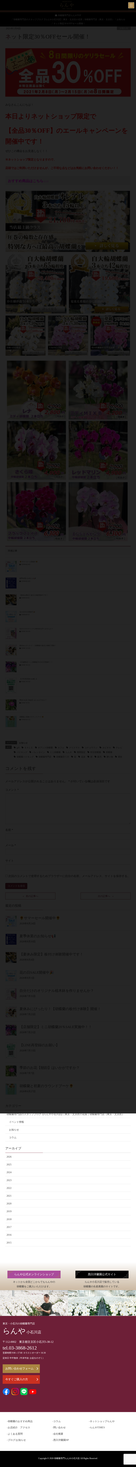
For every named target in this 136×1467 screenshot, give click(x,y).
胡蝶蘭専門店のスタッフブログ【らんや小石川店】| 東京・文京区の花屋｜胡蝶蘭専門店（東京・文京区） (65, 1114)
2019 (9, 1211)
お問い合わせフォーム (19, 1368)
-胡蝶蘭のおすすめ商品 (20, 1421)
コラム (12, 1137)
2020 (9, 1203)
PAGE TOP (129, 1420)
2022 (9, 1188)
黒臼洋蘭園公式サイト (102, 1274)
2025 (9, 1164)
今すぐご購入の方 (16, 1379)
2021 (9, 1196)
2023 (9, 1180)
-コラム (56, 1421)
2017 (9, 1227)
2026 (9, 1156)
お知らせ (14, 1129)
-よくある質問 (15, 1434)
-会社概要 (57, 1434)
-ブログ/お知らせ (16, 1440)
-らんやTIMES (97, 1427)
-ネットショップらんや (102, 1421)
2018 (9, 1219)
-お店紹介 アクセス (18, 1427)
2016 (9, 1235)
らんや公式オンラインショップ (34, 1274)
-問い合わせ (59, 1427)
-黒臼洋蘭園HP (60, 1440)
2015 (9, 1242)
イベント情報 (16, 1122)
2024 (9, 1172)
